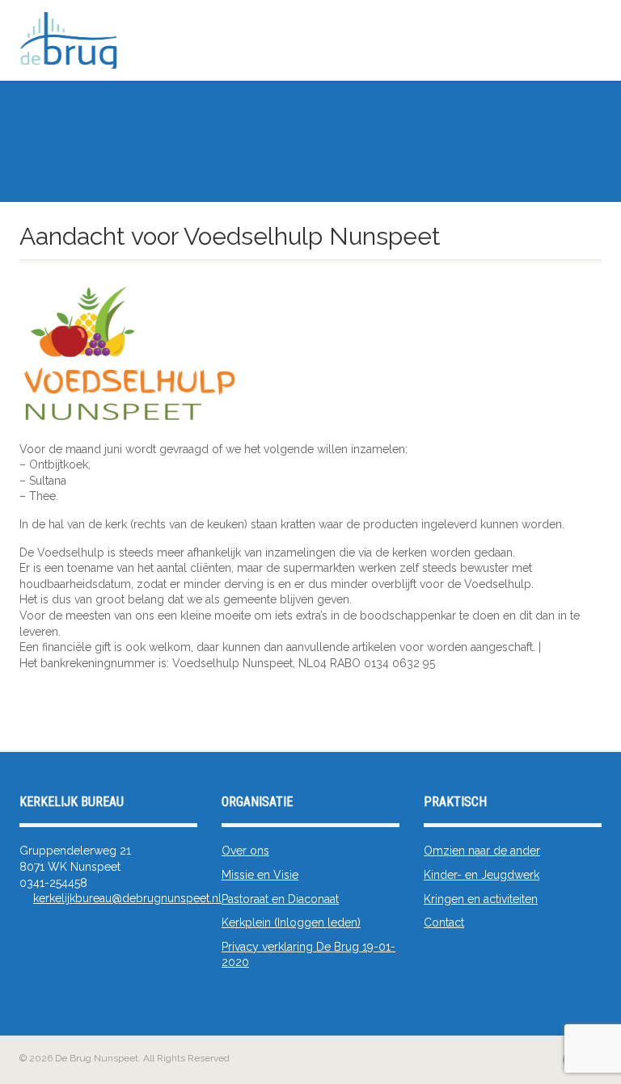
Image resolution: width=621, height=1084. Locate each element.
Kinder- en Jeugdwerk (481, 874)
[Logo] (221, 43)
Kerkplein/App (563, 63)
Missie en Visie (260, 874)
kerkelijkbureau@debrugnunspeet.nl (127, 898)
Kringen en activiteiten (481, 899)
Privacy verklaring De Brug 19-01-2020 (308, 954)
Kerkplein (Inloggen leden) (291, 922)
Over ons (245, 850)
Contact (444, 922)
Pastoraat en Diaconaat (280, 899)
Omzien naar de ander (482, 850)
